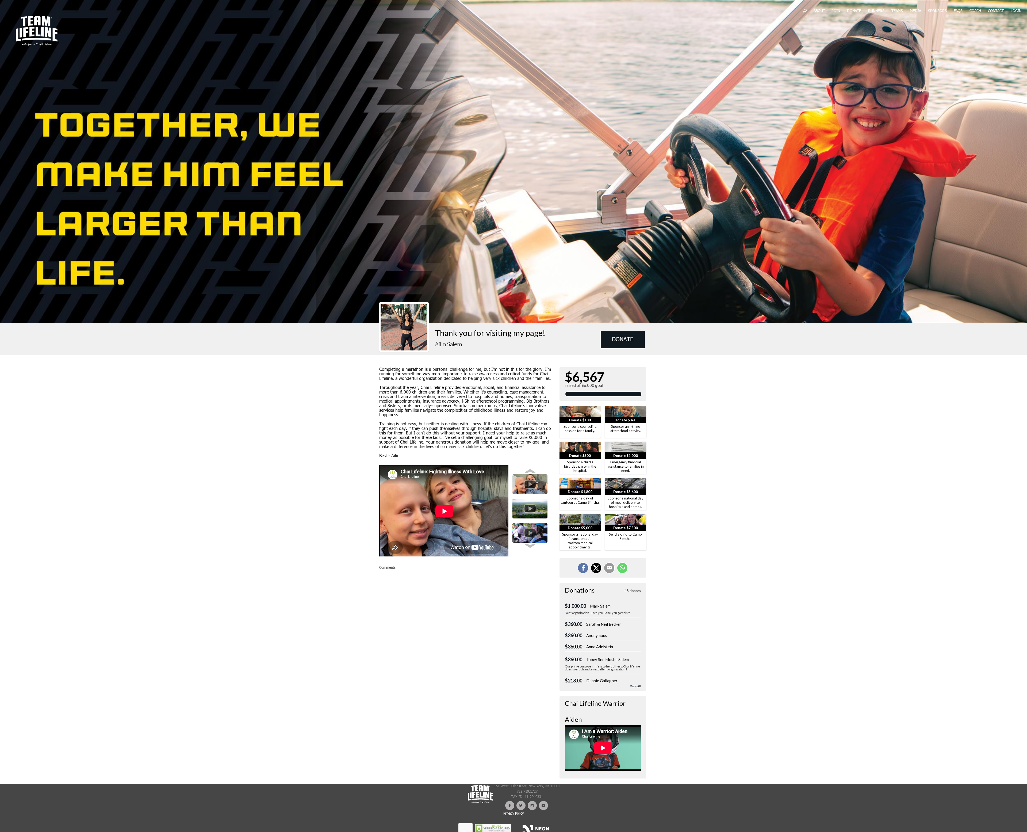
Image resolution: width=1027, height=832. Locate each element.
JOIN (836, 11)
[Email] (609, 568)
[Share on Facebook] (583, 568)
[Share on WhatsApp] (622, 568)
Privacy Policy (513, 813)
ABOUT (819, 11)
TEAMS (897, 11)
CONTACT (996, 11)
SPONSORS (937, 11)
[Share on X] (596, 568)
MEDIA (915, 11)
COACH (975, 11)
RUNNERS (876, 11)
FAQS (958, 11)
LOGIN (1016, 11)
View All (635, 686)
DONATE (854, 11)
